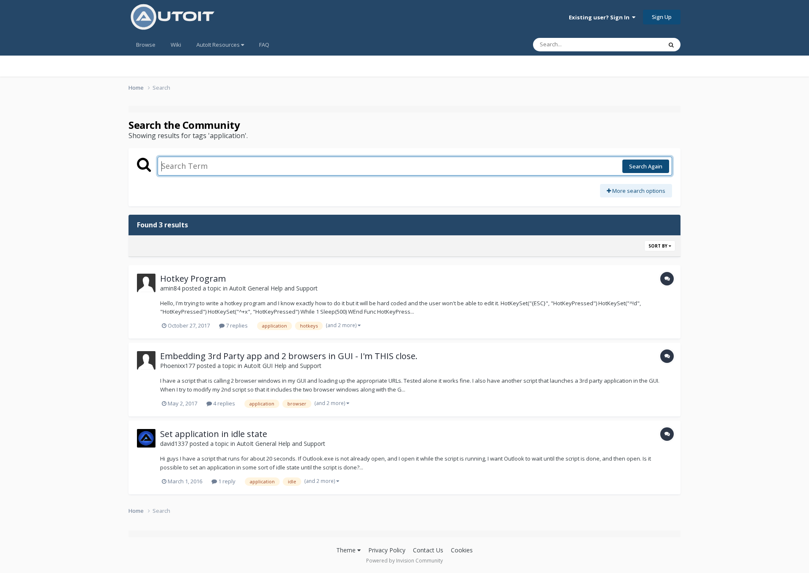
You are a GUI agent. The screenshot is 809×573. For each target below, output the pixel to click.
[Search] (671, 44)
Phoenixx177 (177, 366)
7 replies (236, 325)
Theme (346, 550)
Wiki (176, 44)
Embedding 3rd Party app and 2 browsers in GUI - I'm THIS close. (289, 356)
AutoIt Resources (218, 44)
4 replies (223, 403)
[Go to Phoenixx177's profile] (146, 360)
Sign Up (662, 17)
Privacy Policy (386, 550)
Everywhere (637, 44)
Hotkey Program (193, 278)
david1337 (174, 444)
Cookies (462, 550)
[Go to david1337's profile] (146, 438)
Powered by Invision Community (404, 560)
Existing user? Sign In (600, 17)
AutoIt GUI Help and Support (282, 366)
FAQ (264, 44)
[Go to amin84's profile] (146, 283)
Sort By (658, 246)
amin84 (170, 288)
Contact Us (428, 550)
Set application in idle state (213, 434)
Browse (145, 44)
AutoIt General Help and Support (273, 288)
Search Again (645, 166)
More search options (638, 191)
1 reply (226, 481)
